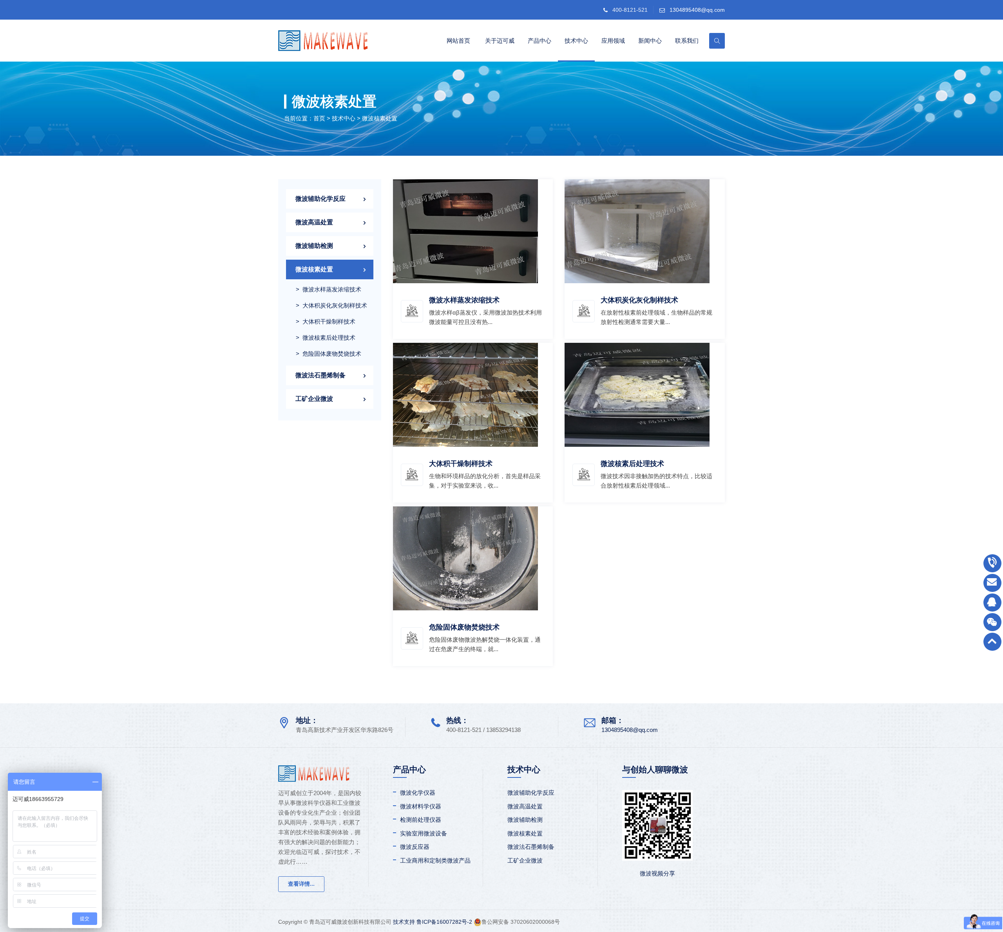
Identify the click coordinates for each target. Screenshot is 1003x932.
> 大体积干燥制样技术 (325, 321)
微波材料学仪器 (420, 806)
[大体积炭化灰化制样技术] (637, 230)
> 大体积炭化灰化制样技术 (331, 305)
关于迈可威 (499, 40)
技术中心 (576, 40)
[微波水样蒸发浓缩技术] (465, 230)
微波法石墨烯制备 (320, 375)
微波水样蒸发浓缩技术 (464, 300)
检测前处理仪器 (420, 819)
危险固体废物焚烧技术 (464, 627)
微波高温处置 (314, 222)
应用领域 (613, 40)
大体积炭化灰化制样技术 (639, 300)
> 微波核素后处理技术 (325, 337)
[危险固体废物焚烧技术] (465, 557)
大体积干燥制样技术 (460, 464)
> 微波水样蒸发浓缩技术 (328, 289)
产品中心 (539, 40)
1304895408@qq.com (697, 10)
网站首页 (458, 40)
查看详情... (301, 884)
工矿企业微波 (314, 398)
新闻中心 (650, 40)
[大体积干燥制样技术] (465, 394)
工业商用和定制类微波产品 (435, 860)
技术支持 (404, 922)
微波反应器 (414, 846)
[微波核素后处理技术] (637, 394)
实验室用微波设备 (423, 833)
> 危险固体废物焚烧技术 (328, 353)
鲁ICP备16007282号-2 (444, 922)
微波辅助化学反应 (320, 198)
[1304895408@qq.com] (992, 583)
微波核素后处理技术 (632, 464)
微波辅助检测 (314, 245)
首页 (319, 118)
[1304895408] (992, 602)
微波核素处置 (379, 118)
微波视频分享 (657, 873)
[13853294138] (992, 563)
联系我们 (687, 40)
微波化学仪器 (417, 792)
